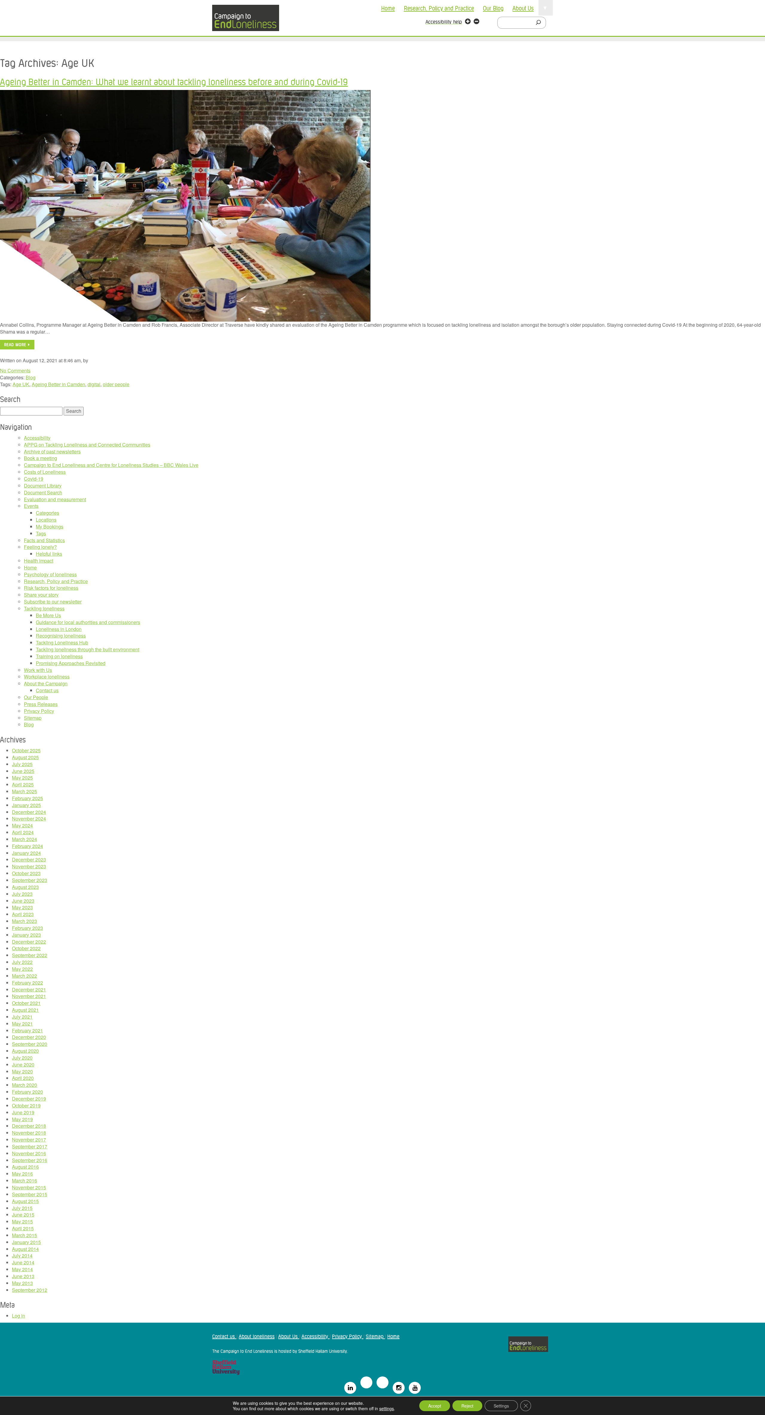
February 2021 (27, 1030)
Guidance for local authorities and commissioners (88, 622)
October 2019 (26, 1105)
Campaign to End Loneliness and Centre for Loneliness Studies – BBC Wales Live (111, 465)
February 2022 (27, 982)
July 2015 (22, 1208)
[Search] (540, 22)
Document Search (43, 492)
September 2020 (29, 1043)
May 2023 (22, 907)
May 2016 (22, 1173)
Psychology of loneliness (50, 574)
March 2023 (24, 921)
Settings (501, 1406)
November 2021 (29, 996)
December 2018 (29, 1125)
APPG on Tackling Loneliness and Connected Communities (87, 444)
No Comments (15, 370)
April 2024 (23, 832)
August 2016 (25, 1166)
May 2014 (22, 1269)
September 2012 (29, 1289)
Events (31, 505)
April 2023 (23, 914)
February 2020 (27, 1091)
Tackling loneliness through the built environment (87, 649)
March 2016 (24, 1180)
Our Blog (493, 7)
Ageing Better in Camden (58, 384)
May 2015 (22, 1221)
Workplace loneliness (47, 676)
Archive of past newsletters (52, 451)
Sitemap (33, 717)
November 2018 (29, 1132)
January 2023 (26, 934)
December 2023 (29, 859)
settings (386, 1408)
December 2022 (29, 941)
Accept (434, 1406)
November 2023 (29, 866)
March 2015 (24, 1235)
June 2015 (23, 1214)
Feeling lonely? (40, 546)
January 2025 (26, 805)
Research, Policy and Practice (439, 7)
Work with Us (38, 670)
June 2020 (23, 1064)
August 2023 (25, 887)
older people (116, 384)
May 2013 (22, 1283)
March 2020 (24, 1084)
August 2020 (25, 1050)
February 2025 (27, 798)
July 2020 (22, 1057)
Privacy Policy (39, 711)
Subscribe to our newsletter (53, 601)
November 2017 (29, 1139)
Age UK (21, 384)
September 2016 (29, 1160)
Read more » (17, 344)
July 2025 (22, 764)
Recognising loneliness (61, 635)
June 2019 (23, 1112)
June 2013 (23, 1276)
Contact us (47, 690)
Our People (36, 697)
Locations (46, 519)
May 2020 (22, 1071)
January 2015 (26, 1242)
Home (388, 7)
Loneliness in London (59, 629)
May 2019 (22, 1119)
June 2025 (23, 771)
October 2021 (26, 1003)
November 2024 (29, 818)
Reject (467, 1406)
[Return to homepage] (245, 18)
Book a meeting (40, 458)
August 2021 (25, 1009)
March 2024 (24, 839)
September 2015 (29, 1194)
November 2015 (29, 1187)
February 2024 (27, 846)
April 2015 (23, 1228)
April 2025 (23, 784)
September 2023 (29, 880)
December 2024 (29, 812)
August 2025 (25, 757)
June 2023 (23, 900)
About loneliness (257, 1336)
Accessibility (37, 437)
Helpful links (49, 553)
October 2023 (26, 873)
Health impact (38, 560)
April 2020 (23, 1078)
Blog (31, 377)
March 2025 (24, 791)
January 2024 (26, 852)
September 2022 (29, 955)
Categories (47, 512)
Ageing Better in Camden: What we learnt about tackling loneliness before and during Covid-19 (174, 81)
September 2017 (29, 1146)
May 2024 (22, 825)
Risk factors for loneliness (51, 587)
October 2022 (26, 948)
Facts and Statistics (44, 540)
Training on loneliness (59, 656)
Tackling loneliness (44, 608)
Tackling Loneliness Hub (62, 642)
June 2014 (23, 1262)
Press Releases (41, 704)
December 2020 (29, 1037)
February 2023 (27, 928)
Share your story (41, 594)
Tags (41, 533)
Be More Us (48, 615)
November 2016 (29, 1153)
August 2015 (25, 1201)
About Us (523, 7)
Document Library (43, 485)
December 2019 (29, 1098)
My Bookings (49, 526)
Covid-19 (33, 478)
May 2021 (22, 1023)
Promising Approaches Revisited (70, 663)
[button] (467, 22)
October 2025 (26, 750)
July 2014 (22, 1255)
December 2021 (29, 989)
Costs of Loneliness (45, 471)
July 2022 (22, 962)
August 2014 (25, 1249)
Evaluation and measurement (55, 499)
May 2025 (22, 777)
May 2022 (22, 968)
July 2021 (22, 1016)
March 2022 (24, 975)
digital (94, 384)
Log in (18, 1315)
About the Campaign (46, 683)
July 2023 (22, 893)
